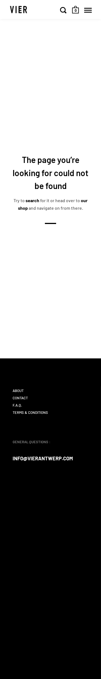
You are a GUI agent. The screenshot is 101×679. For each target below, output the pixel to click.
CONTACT (20, 398)
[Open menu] (88, 10)
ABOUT (18, 390)
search (32, 200)
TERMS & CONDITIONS (30, 412)
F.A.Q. (17, 405)
